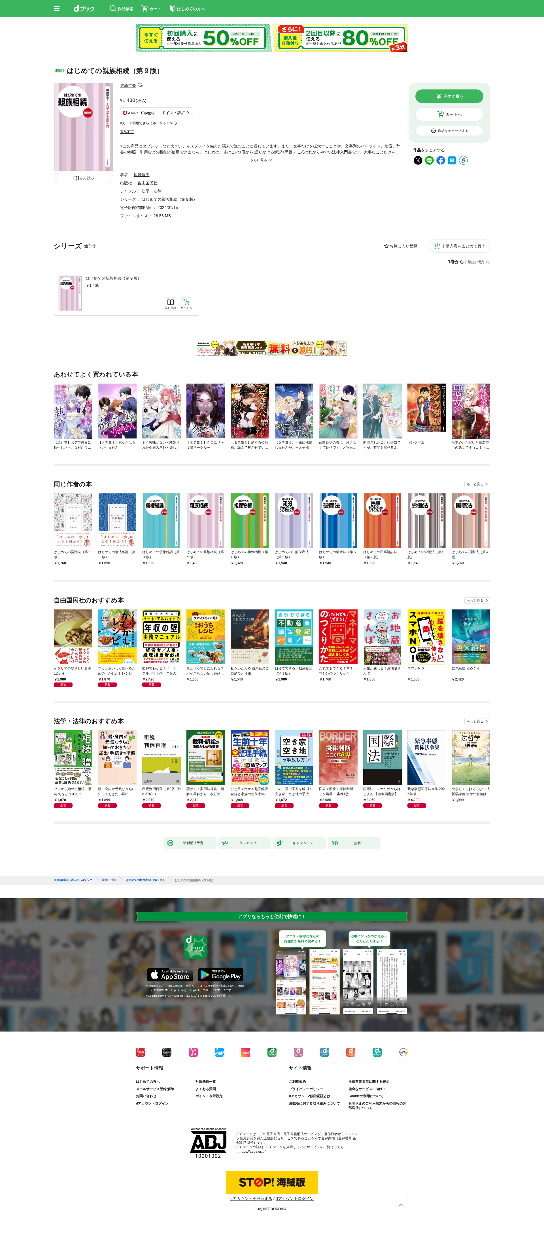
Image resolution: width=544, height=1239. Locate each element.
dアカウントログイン (152, 1103)
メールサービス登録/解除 (155, 1089)
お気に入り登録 (403, 246)
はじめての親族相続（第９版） (113, 278)
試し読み (87, 178)
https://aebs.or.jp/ (252, 1152)
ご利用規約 (297, 1082)
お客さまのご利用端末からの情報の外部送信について (377, 1105)
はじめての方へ (148, 1082)
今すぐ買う (454, 96)
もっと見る (475, 484)
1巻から (456, 262)
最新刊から (479, 262)
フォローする (140, 85)
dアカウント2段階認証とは (309, 1096)
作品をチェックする (453, 131)
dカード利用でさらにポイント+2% (146, 123)
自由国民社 (148, 183)
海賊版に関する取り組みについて (314, 1103)
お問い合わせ (146, 1096)
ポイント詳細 (173, 112)
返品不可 (127, 132)
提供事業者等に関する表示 (368, 1082)
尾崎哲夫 (128, 85)
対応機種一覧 (206, 1082)
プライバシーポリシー (306, 1089)
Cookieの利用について (366, 1096)
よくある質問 (206, 1089)
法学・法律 (152, 191)
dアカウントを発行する (251, 1198)
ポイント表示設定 (209, 1096)
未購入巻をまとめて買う (463, 246)
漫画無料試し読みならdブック (73, 880)
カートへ (454, 114)
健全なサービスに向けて (367, 1089)
